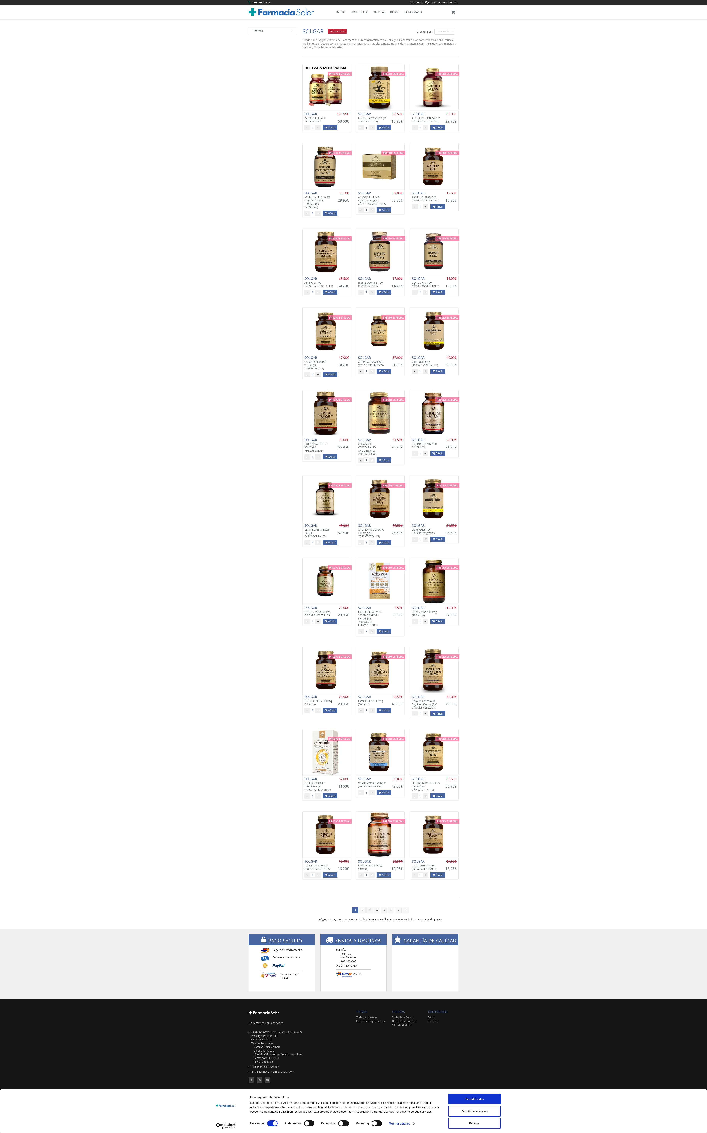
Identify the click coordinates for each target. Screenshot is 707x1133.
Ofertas (379, 12)
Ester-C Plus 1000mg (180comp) (424, 611)
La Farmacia (413, 12)
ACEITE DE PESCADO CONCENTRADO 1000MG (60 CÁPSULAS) (317, 200)
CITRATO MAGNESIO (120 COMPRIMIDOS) (371, 361)
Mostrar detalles (399, 1123)
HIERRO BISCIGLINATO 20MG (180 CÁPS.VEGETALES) (426, 784)
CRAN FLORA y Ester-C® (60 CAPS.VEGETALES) (317, 531)
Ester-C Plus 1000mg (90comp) (370, 700)
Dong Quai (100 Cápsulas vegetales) (424, 529)
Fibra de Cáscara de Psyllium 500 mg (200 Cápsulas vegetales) (424, 702)
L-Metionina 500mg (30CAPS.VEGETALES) (424, 865)
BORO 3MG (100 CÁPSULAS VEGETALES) (426, 282)
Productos (359, 12)
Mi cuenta (416, 2)
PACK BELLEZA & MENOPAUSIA (315, 117)
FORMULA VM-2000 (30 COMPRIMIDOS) (372, 117)
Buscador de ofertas (404, 1021)
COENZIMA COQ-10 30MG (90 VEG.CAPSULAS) (316, 445)
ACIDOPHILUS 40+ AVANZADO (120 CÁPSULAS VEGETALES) (372, 198)
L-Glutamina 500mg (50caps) (370, 865)
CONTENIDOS (438, 1012)
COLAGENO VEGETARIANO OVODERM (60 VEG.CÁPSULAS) (367, 447)
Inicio (340, 12)
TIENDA (361, 1012)
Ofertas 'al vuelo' (402, 1024)
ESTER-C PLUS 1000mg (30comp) (318, 700)
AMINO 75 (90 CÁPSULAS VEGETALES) (318, 282)
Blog (430, 1017)
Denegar (474, 1123)
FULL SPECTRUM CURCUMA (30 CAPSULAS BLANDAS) (317, 784)
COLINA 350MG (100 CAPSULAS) (424, 443)
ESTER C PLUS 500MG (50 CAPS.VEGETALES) (317, 611)
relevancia (443, 31)
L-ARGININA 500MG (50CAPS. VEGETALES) (317, 865)
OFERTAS (398, 1012)
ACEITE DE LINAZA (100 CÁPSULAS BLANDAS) (426, 117)
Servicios (433, 1021)
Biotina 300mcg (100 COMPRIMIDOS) (370, 282)
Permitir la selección (474, 1111)
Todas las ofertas (402, 1017)
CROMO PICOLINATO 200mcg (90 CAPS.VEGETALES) (371, 531)
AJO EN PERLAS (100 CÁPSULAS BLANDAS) (425, 196)
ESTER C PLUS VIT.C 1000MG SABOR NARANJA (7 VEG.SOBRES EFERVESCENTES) (370, 616)
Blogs (395, 12)
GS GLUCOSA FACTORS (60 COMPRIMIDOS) (372, 782)
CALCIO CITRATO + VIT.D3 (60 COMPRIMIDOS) (316, 363)
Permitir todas (474, 1099)
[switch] (309, 1123)
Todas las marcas (366, 1017)
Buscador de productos (443, 2)
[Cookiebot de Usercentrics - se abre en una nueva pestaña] (226, 1126)
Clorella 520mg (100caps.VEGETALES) (425, 361)
